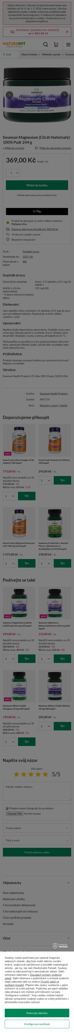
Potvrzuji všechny (37, 1013)
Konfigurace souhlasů (37, 1024)
